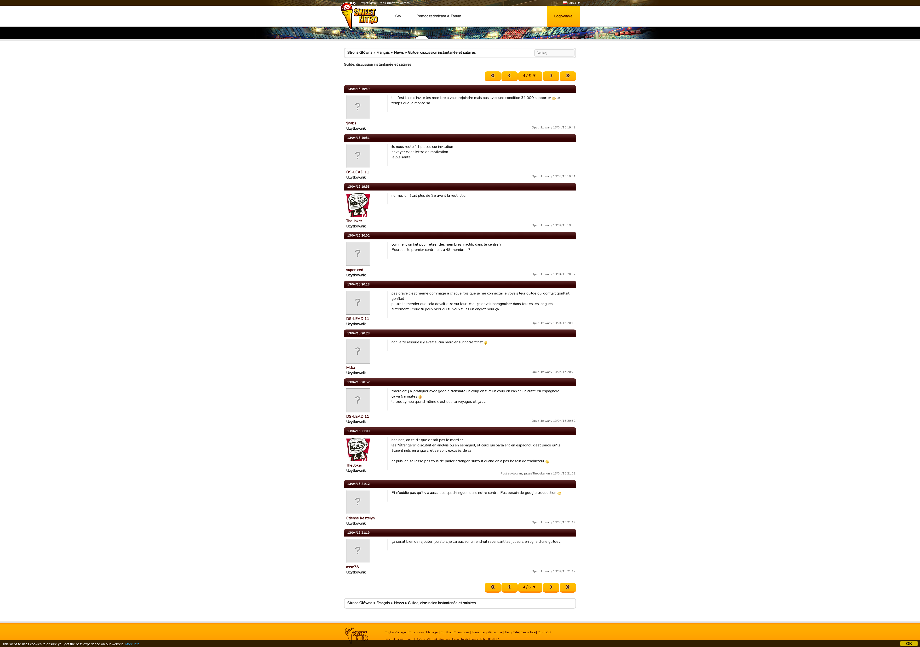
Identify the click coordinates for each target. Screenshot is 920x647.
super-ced (354, 269)
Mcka (350, 367)
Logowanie (563, 16)
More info (132, 643)
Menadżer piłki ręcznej (487, 632)
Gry (398, 16)
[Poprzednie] (509, 76)
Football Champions (455, 632)
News (399, 52)
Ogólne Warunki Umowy (432, 639)
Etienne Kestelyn (360, 518)
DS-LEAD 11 (357, 172)
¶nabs (351, 123)
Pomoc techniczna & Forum (438, 16)
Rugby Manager (396, 632)
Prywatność (460, 639)
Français (383, 52)
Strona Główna (359, 52)
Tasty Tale (512, 632)
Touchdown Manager (424, 632)
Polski (571, 3)
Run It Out (544, 632)
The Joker (354, 221)
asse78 (352, 567)
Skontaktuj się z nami (399, 639)
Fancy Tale (528, 632)
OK (909, 643)
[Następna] (551, 76)
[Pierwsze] (493, 76)
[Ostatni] (568, 76)
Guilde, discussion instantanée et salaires (442, 52)
